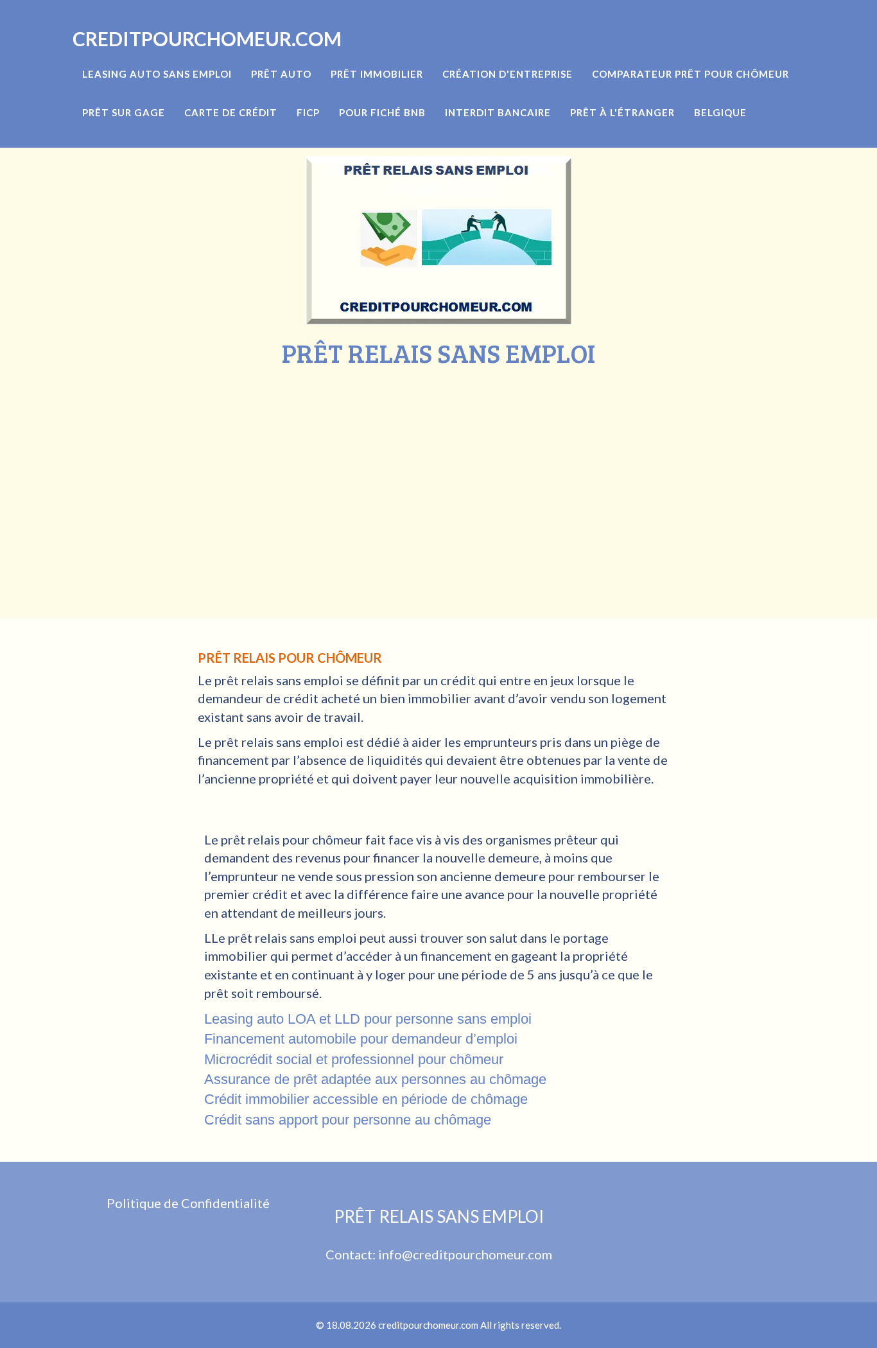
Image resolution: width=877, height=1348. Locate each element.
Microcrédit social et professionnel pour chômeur (353, 1059)
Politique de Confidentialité (188, 1203)
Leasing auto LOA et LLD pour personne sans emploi (368, 1019)
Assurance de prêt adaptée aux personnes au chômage (375, 1079)
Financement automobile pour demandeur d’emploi (360, 1039)
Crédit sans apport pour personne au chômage (347, 1120)
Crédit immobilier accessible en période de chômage (366, 1099)
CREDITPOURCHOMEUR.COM (207, 38)
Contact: (352, 1254)
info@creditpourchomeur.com (465, 1254)
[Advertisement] (438, 464)
